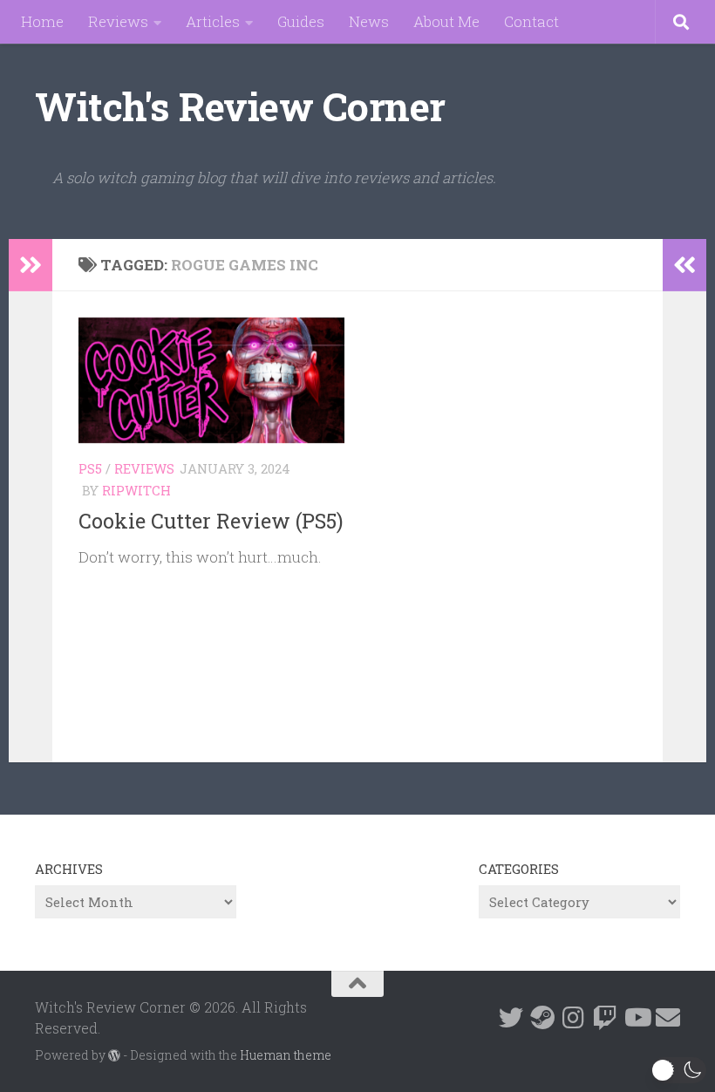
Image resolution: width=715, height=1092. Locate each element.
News (369, 21)
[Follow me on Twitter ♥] (511, 1018)
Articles (213, 21)
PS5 (90, 468)
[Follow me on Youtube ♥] (636, 1018)
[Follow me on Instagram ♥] (574, 1018)
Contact (531, 21)
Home (42, 21)
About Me (446, 21)
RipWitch (136, 490)
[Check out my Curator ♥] (542, 1018)
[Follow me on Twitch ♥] (605, 1018)
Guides (300, 21)
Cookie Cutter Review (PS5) (210, 521)
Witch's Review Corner (240, 106)
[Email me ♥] (668, 1018)
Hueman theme (285, 1055)
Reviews (118, 21)
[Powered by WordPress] (114, 1055)
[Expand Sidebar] (30, 265)
